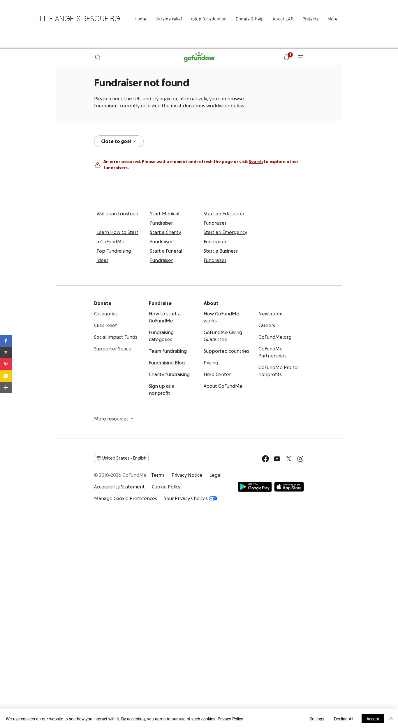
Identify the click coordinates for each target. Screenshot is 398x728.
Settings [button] (316, 719)
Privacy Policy (230, 719)
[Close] (391, 718)
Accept (373, 719)
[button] (6, 341)
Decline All (343, 719)
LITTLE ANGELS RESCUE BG (77, 19)
